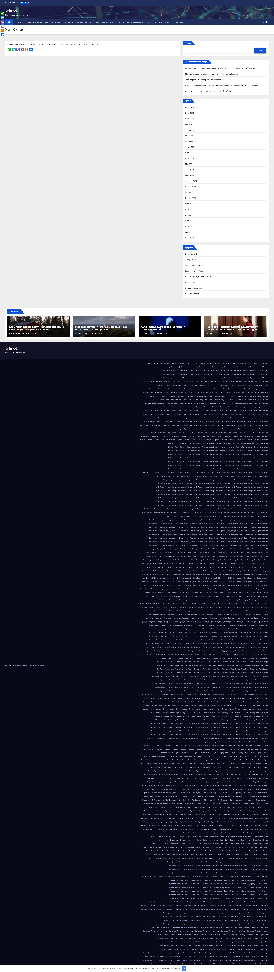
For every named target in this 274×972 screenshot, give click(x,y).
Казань (160, 596)
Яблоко (146, 964)
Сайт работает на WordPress (14, 665)
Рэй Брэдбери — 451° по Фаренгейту (178, 789)
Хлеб (193, 909)
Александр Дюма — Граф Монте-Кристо (176, 367)
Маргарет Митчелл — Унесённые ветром (226, 658)
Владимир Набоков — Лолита (191, 436)
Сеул (215, 818)
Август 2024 (190, 147)
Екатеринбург (179, 563)
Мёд (210, 676)
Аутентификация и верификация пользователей (204, 80)
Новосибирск (243, 738)
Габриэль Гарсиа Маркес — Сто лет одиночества (252, 440)
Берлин (167, 418)
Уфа (192, 854)
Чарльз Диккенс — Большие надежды (228, 909)
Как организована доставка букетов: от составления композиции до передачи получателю (222, 85)
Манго (260, 654)
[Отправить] (2, 35)
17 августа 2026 (83, 333)
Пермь (236, 767)
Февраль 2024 (191, 181)
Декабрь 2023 (190, 192)
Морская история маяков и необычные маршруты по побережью (211, 74)
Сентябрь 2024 (191, 141)
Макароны (212, 654)
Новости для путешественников (44, 22)
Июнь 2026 (189, 119)
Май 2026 (189, 124)
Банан (145, 414)
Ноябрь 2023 (190, 198)
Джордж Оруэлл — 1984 (224, 549)
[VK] (2, 26)
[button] (263, 22)
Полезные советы (104, 22)
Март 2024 (189, 175)
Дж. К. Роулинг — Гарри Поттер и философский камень (212, 480)
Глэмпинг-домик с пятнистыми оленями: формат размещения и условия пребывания (220, 68)
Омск (199, 756)
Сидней (187, 822)
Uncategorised (191, 254)
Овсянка (215, 749)
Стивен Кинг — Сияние (194, 836)
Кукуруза (250, 618)
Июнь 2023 (189, 209)
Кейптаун (149, 611)
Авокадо (166, 363)
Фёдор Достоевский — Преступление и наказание (251, 858)
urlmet (11, 10)
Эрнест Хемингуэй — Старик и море (256, 949)
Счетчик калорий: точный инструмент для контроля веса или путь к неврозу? (183, 847)
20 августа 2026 (17, 333)
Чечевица (203, 935)
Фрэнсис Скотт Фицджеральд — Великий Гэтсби (185, 880)
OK (184, 968)
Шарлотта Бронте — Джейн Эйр (257, 935)
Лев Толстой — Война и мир (258, 629)
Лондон (167, 643)
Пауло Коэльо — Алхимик (225, 763)
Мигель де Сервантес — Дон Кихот (256, 676)
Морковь (207, 698)
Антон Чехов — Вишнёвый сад (214, 396)
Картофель (183, 607)
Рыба (214, 785)
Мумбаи (217, 709)
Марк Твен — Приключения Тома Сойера (254, 658)
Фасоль (265, 854)
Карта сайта (174, 607)
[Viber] (2, 22)
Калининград (163, 600)
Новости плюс (191, 282)
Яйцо (246, 964)
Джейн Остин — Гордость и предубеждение (163, 520)
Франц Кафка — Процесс (259, 876)
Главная (19, 22)
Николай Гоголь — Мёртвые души (162, 723)
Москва (167, 702)
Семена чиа (227, 814)
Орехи (184, 760)
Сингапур (203, 825)
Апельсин (256, 403)
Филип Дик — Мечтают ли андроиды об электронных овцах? (230, 876)
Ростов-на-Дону (216, 778)
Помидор (265, 771)
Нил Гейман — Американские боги (202, 738)
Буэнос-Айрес (187, 421)
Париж (236, 760)
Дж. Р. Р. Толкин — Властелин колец (153, 509)
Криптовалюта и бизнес (159, 22)
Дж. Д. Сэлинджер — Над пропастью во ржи (177, 480)
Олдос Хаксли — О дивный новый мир (156, 756)
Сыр (212, 847)
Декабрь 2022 (190, 215)
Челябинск (229, 927)
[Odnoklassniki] (2, 30)
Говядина (180, 472)
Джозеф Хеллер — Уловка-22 (184, 549)
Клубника (171, 614)
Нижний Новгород (209, 713)
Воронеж (206, 436)
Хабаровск (247, 902)
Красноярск (149, 618)
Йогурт (229, 592)
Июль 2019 (189, 238)
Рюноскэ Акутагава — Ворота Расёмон (182, 803)
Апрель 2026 (190, 130)
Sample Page (158, 363)
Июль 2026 (189, 113)
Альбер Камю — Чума (163, 385)
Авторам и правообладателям (238, 363)
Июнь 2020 (189, 226)
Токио (260, 847)
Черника (258, 931)
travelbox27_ (33, 333)
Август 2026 (190, 107)
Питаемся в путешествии (130, 22)
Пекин (238, 763)
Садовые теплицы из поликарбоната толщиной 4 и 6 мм (208, 91)
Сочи (236, 829)
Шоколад (186, 949)
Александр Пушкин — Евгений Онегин (228, 367)
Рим (205, 774)
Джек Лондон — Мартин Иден (163, 549)
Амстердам (264, 389)
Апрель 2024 (190, 170)
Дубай (198, 560)
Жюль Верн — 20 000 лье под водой (153, 571)
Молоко (258, 694)
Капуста (223, 603)
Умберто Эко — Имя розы (181, 854)
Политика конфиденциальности (250, 771)
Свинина (168, 814)
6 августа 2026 (215, 333)
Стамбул (206, 833)
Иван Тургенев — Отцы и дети (176, 589)
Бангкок (191, 414)
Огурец (170, 753)
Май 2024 (189, 164)
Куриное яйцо (200, 625)
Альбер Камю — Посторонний (258, 381)
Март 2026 (189, 136)
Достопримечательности (78, 22)
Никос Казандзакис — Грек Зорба (179, 738)
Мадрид (224, 651)
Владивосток (253, 429)
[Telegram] (2, 17)
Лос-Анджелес (195, 647)
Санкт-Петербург (212, 807)
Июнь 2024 (189, 158)
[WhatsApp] (2, 13)
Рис (170, 778)
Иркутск (189, 589)
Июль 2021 (189, 221)
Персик (185, 771)
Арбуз (238, 407)
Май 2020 (189, 232)
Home (150, 363)
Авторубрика (182, 22)
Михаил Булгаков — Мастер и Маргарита (168, 680)
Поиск (188, 43)
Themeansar (43, 665)
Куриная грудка (192, 622)
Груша (226, 476)
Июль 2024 (189, 153)
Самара (199, 803)
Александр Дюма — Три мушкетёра (202, 367)
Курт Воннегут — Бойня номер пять (211, 629)
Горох (178, 476)
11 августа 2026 (149, 333)
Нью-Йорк (176, 745)
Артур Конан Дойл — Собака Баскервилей (224, 410)
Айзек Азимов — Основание (258, 363)
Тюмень (218, 851)
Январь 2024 (190, 187)
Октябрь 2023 (190, 204)
